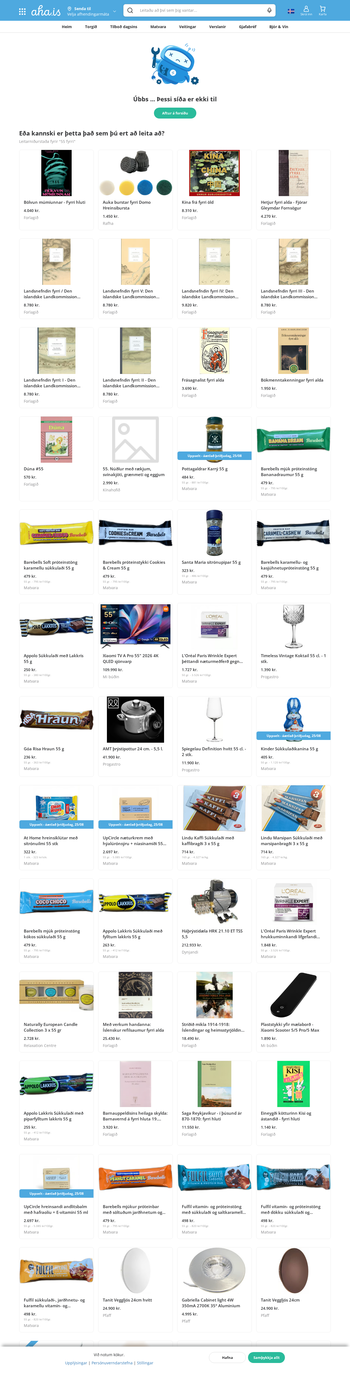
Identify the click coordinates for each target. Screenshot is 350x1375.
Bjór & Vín (278, 26)
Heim (67, 26)
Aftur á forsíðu (175, 113)
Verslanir (217, 26)
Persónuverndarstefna (112, 1362)
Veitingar (187, 26)
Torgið (91, 26)
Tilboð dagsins (123, 26)
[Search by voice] (269, 10)
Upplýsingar (76, 1362)
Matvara (158, 26)
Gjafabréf (247, 26)
